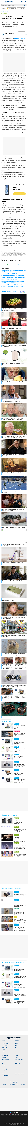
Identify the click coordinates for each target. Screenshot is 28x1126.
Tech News (4, 1047)
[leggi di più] (26, 34)
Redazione (17, 1063)
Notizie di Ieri (5, 1045)
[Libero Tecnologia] (14, 1082)
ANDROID (6, 11)
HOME (2, 11)
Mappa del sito (12, 1084)
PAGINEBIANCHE (5, 1115)
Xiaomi (20, 260)
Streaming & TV (5, 1068)
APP (15, 916)
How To (16, 1057)
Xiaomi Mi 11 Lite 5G (19, 38)
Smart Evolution (5, 1059)
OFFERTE (16, 723)
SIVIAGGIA (19, 1115)
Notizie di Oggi (5, 1043)
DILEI (15, 1115)
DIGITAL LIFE (17, 731)
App (16, 1047)
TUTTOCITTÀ (11, 1115)
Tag (18, 1084)
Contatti (23, 1084)
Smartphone (12, 260)
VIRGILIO (6, 1114)
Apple (16, 1045)
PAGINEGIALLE (11, 1114)
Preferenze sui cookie (12, 1120)
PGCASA (25, 1114)
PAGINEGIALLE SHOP (19, 1114)
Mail (22, 4)
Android (16, 1043)
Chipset (4, 260)
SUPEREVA (17, 1117)
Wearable (4, 1057)
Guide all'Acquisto (19, 1059)
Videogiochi (4, 1070)
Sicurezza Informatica (5, 1074)
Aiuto (19, 1120)
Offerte (3, 1051)
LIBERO (2, 1114)
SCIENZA (16, 908)
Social (3, 1066)
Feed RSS (4, 1084)
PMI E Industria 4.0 (20, 1074)
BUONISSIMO (11, 1117)
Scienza (3, 1049)
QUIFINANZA (23, 1115)
